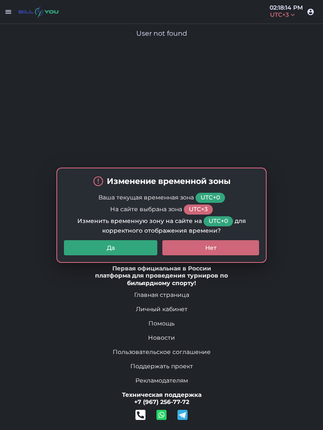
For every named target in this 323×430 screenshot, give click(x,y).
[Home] (38, 12)
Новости (161, 337)
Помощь (161, 323)
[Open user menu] (310, 11)
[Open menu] (8, 11)
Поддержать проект (161, 366)
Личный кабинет (162, 309)
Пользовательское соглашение (162, 352)
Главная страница (161, 295)
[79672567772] (140, 415)
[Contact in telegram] (161, 415)
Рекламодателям (161, 380)
